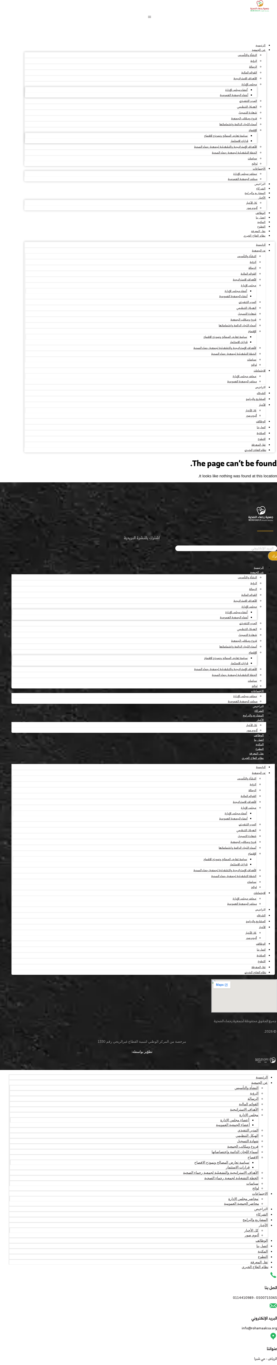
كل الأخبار (251, 202)
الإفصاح (253, 130)
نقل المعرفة (258, 231)
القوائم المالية (249, 72)
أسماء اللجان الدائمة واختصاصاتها (238, 124)
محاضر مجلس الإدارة (245, 173)
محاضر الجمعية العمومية (243, 178)
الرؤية (253, 60)
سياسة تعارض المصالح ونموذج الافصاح (226, 135)
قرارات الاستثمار (239, 140)
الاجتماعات (259, 168)
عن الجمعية (259, 49)
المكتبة (261, 222)
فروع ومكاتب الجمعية (244, 118)
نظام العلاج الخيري (254, 235)
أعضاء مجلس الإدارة (236, 89)
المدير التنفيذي (248, 100)
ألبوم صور (252, 207)
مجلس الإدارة (249, 84)
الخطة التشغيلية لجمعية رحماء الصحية (234, 152)
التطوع (261, 226)
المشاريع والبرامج (255, 193)
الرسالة (253, 66)
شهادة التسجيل (247, 112)
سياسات (252, 158)
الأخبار (262, 197)
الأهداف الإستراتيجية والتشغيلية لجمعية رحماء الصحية (225, 146)
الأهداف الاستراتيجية (245, 78)
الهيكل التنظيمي (247, 106)
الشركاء (261, 188)
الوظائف (261, 213)
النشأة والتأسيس (247, 55)
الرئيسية (261, 45)
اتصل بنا (261, 217)
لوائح (255, 163)
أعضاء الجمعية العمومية (234, 95)
